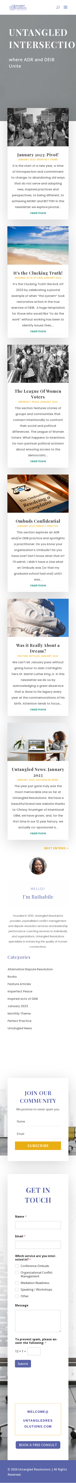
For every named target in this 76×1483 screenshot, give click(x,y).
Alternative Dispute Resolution (30, 969)
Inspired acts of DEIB (29, 277)
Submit (23, 1364)
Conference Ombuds (35, 1266)
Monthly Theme (47, 159)
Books (12, 977)
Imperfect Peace (28, 401)
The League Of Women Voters (38, 394)
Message (21, 1305)
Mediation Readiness (35, 1283)
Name (21, 1216)
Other (25, 1296)
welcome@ (38, 1411)
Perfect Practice (47, 526)
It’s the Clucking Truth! (38, 273)
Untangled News (47, 779)
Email (20, 1236)
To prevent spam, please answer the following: (36, 1341)
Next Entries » (56, 848)
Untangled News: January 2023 (38, 772)
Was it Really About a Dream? (38, 648)
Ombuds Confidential (38, 521)
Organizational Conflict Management (36, 1274)
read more (38, 213)
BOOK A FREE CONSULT (38, 1445)
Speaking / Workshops (36, 1290)
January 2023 (27, 159)
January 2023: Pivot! (38, 154)
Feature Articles (29, 656)
